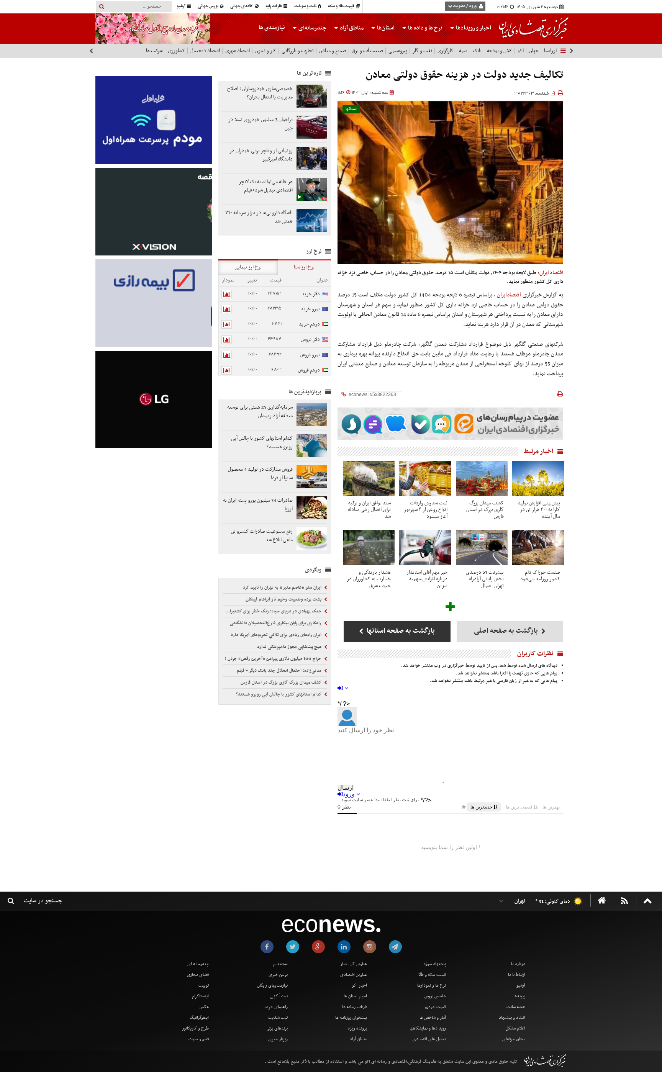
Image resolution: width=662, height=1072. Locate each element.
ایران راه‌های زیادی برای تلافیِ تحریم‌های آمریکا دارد (277, 635)
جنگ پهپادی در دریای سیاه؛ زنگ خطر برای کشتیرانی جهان (273, 611)
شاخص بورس (435, 996)
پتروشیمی (397, 50)
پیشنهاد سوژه (435, 964)
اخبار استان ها (355, 996)
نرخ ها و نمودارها (431, 985)
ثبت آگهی (279, 996)
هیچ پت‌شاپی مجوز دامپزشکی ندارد (290, 647)
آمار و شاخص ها (432, 1017)
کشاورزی (176, 50)
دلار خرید (311, 294)
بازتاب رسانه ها (354, 1007)
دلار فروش (310, 339)
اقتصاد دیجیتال (205, 50)
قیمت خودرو (435, 1007)
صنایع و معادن (332, 50)
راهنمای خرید (276, 1007)
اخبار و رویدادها (473, 28)
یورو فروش (310, 354)
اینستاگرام (200, 996)
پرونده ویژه (357, 1028)
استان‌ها (385, 28)
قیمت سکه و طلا (432, 975)
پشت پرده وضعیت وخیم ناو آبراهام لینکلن (284, 599)
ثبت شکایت (278, 1017)
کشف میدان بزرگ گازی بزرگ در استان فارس (282, 682)
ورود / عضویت (464, 6)
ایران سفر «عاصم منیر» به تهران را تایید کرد (283, 587)
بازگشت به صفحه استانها (400, 631)
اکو (521, 50)
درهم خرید (309, 324)
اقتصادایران (509, 295)
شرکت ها (154, 50)
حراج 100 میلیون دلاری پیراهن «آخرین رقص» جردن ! (274, 659)
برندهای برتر (277, 1028)
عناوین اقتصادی (353, 975)
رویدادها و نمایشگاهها (428, 1028)
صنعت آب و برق (367, 50)
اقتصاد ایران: (550, 272)
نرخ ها (425, 28)
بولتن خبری (278, 975)
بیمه (463, 50)
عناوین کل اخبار (353, 964)
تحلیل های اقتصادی (429, 1039)
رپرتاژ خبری (278, 1039)
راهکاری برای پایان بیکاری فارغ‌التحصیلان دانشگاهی (276, 623)
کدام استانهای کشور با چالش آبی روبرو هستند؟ (279, 694)
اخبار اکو (359, 985)
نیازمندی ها (272, 28)
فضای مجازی (198, 975)
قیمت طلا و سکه (341, 6)
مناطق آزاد (351, 28)
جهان (534, 50)
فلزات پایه (274, 6)
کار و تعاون (265, 50)
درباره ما (518, 964)
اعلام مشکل (515, 1028)
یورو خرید (310, 308)
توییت (203, 985)
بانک (477, 50)
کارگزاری (446, 50)
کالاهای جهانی (242, 6)
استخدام (280, 964)
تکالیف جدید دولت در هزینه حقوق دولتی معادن (464, 75)
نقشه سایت (515, 1007)
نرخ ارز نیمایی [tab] (248, 267)
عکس (204, 1007)
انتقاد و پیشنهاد (512, 1017)
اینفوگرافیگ (199, 1017)
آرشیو (181, 6)
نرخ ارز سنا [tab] (304, 267)
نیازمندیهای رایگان (272, 985)
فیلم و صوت (198, 1039)
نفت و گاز (422, 50)
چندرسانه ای (198, 964)
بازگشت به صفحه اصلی (506, 631)
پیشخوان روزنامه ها (351, 1017)
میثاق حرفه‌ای (513, 1039)
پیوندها (519, 996)
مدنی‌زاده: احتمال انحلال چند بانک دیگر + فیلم (280, 670)
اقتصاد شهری (237, 50)
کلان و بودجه (499, 50)
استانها (351, 109)
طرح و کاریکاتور (195, 1028)
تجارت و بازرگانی (298, 50)
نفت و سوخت (305, 6)
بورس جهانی (208, 6)
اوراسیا (550, 50)
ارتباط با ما (516, 975)
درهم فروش (309, 370)
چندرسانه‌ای (311, 28)
